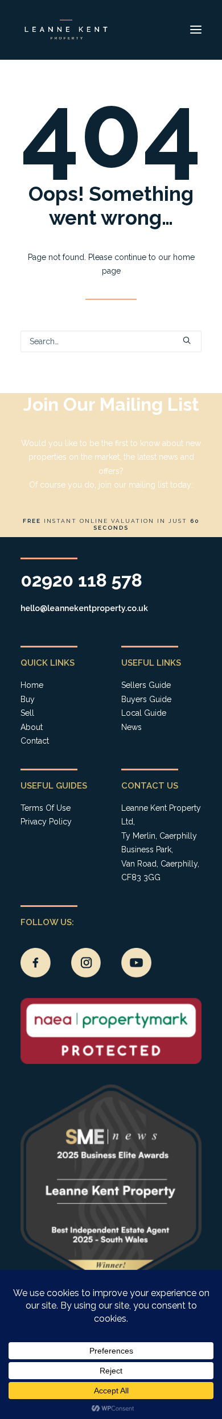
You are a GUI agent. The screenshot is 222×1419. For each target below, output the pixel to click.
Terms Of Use (45, 807)
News (131, 727)
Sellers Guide (146, 685)
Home (31, 685)
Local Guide (143, 712)
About (31, 727)
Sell (27, 712)
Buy (27, 699)
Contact (34, 740)
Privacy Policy (46, 821)
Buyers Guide (146, 699)
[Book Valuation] (111, 465)
